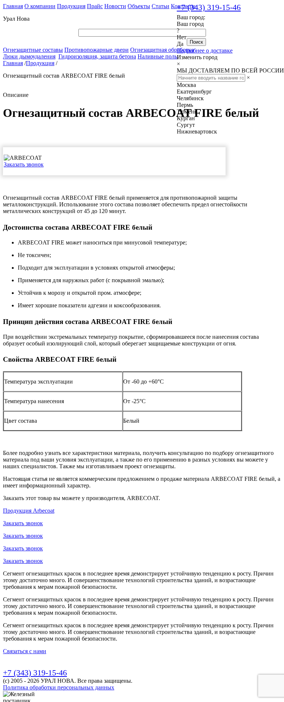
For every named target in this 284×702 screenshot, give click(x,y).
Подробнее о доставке (205, 50)
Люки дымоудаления (29, 56)
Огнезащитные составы (33, 50)
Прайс (95, 6)
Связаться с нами (24, 651)
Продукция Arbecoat (28, 510)
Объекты (139, 6)
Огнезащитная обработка (162, 50)
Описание (15, 95)
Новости (115, 6)
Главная (13, 6)
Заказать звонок (24, 164)
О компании (39, 6)
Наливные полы (158, 56)
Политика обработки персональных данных (58, 687)
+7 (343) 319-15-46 (209, 7)
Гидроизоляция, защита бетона (97, 56)
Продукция (71, 6)
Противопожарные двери (96, 50)
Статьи (160, 6)
